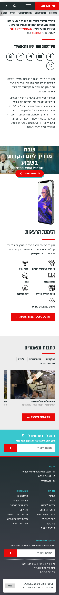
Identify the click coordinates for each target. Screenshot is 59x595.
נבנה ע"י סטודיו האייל (44, 568)
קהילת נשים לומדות (45, 514)
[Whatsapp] (50, 66)
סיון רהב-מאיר (47, 5)
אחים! (4, 401)
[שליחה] (10, 448)
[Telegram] (30, 57)
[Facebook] (50, 57)
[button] (28, 5)
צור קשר (51, 523)
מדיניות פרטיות (47, 572)
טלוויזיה (13, 13)
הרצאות (36, 33)
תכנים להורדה (48, 505)
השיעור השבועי (40, 13)
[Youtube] (40, 57)
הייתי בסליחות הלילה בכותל (43, 401)
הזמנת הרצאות (47, 509)
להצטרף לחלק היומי (21, 29)
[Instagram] (20, 57)
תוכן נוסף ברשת (20, 523)
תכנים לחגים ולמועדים (17, 514)
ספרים (52, 500)
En (5, 6)
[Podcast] (10, 57)
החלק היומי (53, 13)
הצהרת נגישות (48, 528)
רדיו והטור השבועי (25, 13)
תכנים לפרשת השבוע (17, 519)
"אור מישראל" (48, 519)
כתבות (52, 496)
